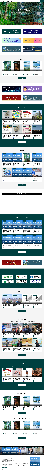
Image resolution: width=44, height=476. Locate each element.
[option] (22, 13)
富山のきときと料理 (22, 16)
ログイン (38, 1)
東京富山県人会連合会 (9, 1)
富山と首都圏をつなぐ (22, 354)
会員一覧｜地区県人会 (17, 463)
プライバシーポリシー (17, 470)
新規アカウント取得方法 (25, 463)
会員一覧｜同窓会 (17, 465)
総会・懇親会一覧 (22, 251)
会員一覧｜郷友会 (17, 461)
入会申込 (5, 467)
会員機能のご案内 (25, 465)
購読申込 (42, 1)
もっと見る (22, 184)
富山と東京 (22, 78)
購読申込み (24, 461)
